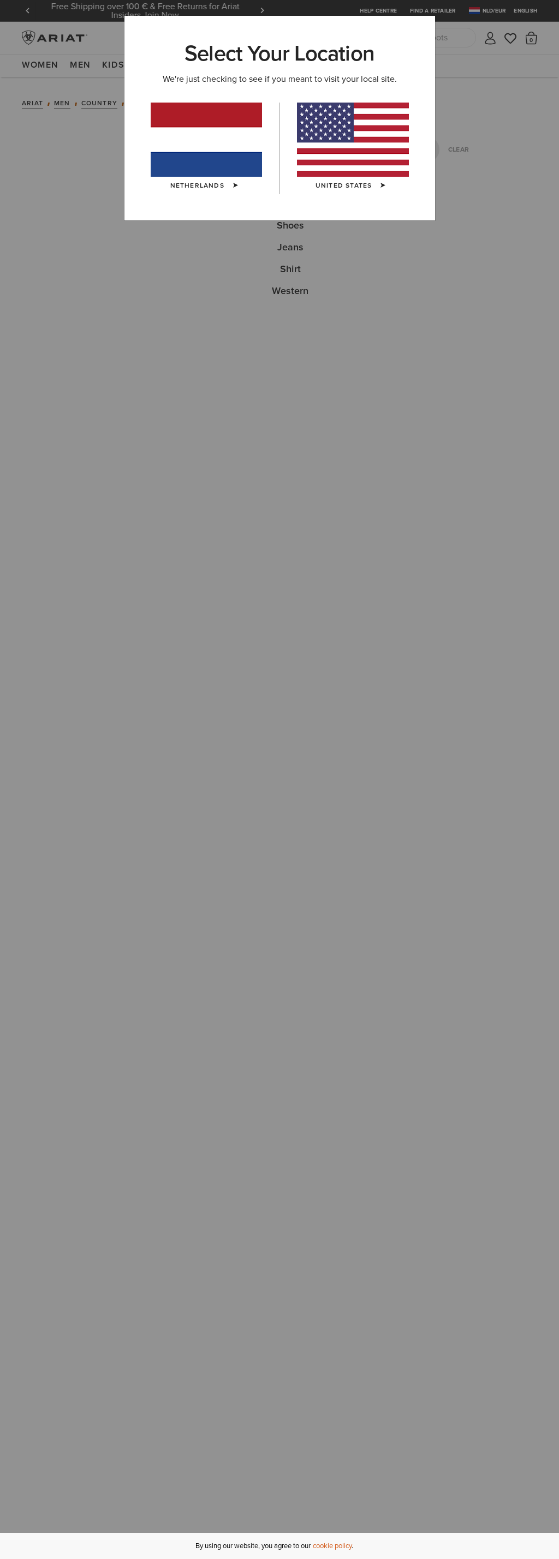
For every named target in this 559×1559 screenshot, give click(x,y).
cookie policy (332, 1545)
